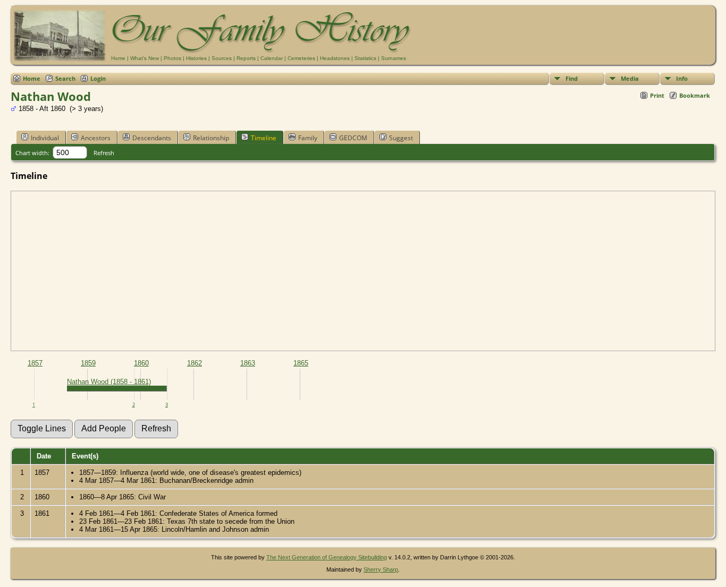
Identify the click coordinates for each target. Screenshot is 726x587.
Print (657, 95)
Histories (196, 58)
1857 (35, 363)
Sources (222, 58)
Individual (45, 137)
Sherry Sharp (381, 569)
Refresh (104, 153)
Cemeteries (301, 58)
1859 (88, 363)
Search (65, 78)
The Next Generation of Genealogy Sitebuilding (326, 557)
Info (682, 78)
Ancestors (96, 137)
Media (630, 78)
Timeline (263, 137)
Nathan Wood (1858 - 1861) (109, 382)
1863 (247, 363)
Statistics (365, 58)
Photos (172, 58)
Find (571, 78)
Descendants (151, 137)
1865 (300, 363)
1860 (141, 363)
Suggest (401, 137)
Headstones (335, 58)
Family (307, 137)
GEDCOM (353, 137)
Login (98, 78)
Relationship (211, 137)
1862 (194, 363)
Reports (246, 58)
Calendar (271, 58)
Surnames (393, 58)
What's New (144, 58)
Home (118, 58)
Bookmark (694, 95)
